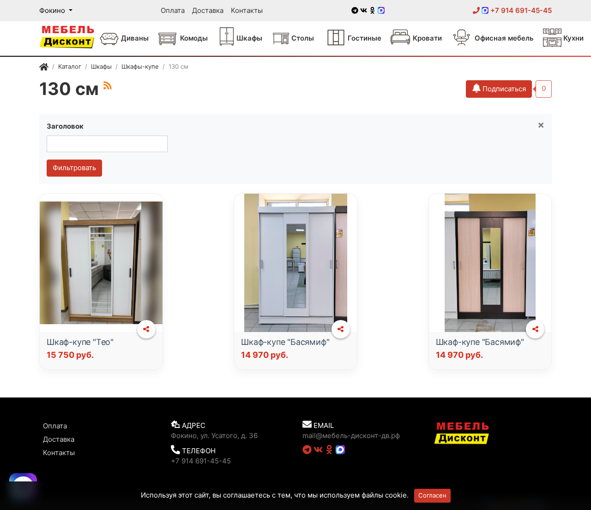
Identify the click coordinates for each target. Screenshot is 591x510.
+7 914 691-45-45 (520, 10)
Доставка (207, 10)
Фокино (53, 10)
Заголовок (65, 126)
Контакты (247, 10)
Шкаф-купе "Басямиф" (480, 342)
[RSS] (107, 85)
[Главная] (43, 67)
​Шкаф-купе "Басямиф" (285, 342)
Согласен (432, 495)
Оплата (173, 10)
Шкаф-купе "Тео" (80, 342)
